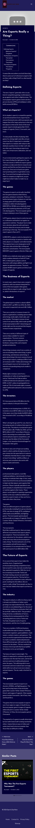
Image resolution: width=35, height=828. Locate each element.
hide (14, 45)
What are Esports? (11, 51)
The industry (9, 66)
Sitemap (17, 823)
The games (9, 53)
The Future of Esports (10, 64)
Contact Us (15, 819)
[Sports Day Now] (10, 4)
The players (9, 62)
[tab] (14, 795)
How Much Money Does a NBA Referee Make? (8, 740)
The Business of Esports (11, 55)
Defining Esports (9, 49)
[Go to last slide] (4, 777)
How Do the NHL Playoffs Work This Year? (26, 740)
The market (9, 58)
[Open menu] (31, 4)
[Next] (30, 777)
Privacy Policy (24, 819)
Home (8, 819)
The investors (10, 60)
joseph (6, 39)
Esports (5, 28)
